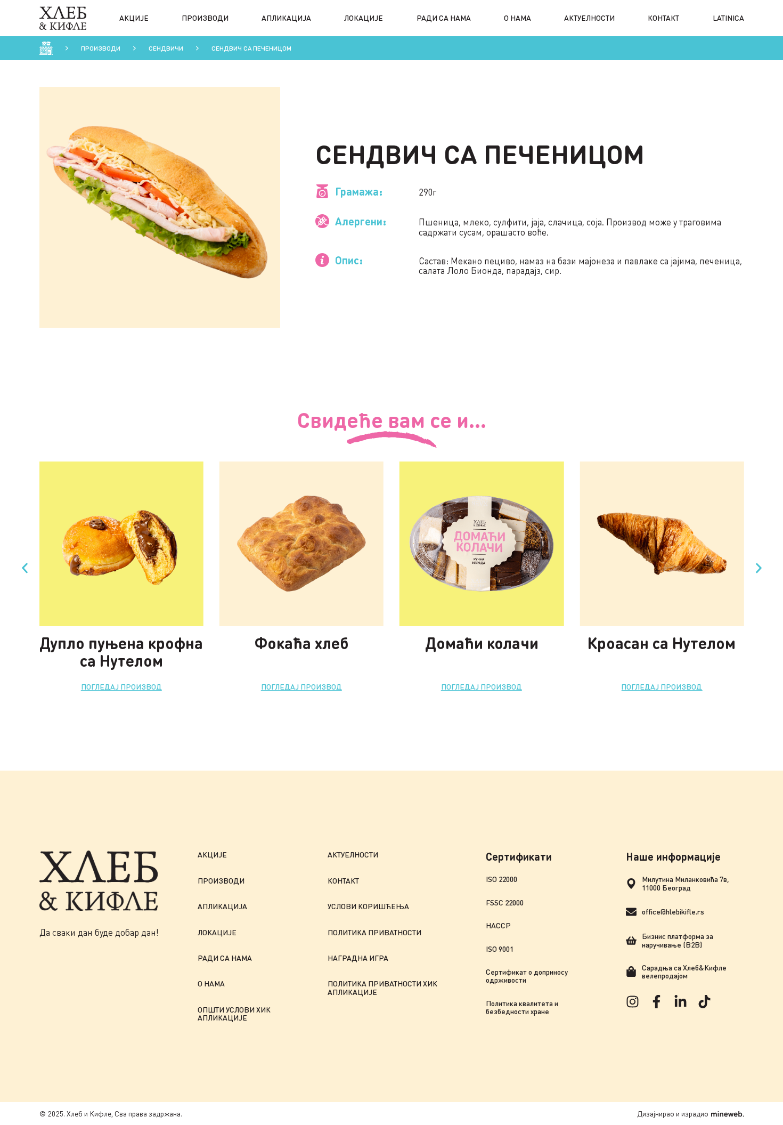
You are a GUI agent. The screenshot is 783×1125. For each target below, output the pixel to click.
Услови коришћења (368, 906)
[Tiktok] (704, 1001)
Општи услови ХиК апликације (234, 1014)
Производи (205, 18)
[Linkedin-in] (680, 1001)
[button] (24, 568)
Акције (134, 18)
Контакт (663, 18)
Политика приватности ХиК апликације (382, 988)
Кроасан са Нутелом (662, 643)
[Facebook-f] (656, 1001)
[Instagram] (632, 1001)
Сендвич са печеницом (251, 48)
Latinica (728, 18)
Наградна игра (358, 958)
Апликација (286, 18)
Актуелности (589, 18)
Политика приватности (374, 932)
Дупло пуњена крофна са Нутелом (121, 651)
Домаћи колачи (482, 643)
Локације (363, 18)
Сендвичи (166, 48)
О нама (517, 18)
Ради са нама (444, 18)
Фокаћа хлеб (301, 643)
